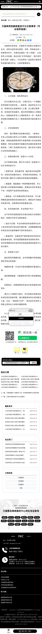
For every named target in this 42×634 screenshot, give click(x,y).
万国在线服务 (5, 577)
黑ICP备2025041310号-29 (25, 614)
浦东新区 (11, 521)
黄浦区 (4, 517)
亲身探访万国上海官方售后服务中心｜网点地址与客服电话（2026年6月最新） (16, 425)
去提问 (24, 352)
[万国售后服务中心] (9, 1)
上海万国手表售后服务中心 (25, 610)
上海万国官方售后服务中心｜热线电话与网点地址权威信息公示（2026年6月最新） (16, 429)
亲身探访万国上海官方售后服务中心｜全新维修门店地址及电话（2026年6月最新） (16, 418)
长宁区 (17, 517)
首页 (9, 20)
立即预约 (21, 318)
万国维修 (21, 477)
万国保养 (21, 481)
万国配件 (21, 484)
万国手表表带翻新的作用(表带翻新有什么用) (16, 448)
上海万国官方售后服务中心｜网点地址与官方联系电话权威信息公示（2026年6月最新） (16, 411)
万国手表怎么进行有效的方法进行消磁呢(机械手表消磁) (16, 462)
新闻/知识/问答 (17, 20)
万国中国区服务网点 (7, 585)
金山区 (37, 521)
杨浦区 (4, 521)
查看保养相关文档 (6, 600)
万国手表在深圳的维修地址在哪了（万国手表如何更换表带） (16, 444)
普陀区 (30, 517)
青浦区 (17, 524)
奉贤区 (24, 524)
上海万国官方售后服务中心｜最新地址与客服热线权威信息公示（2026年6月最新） (16, 414)
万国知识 (26, 20)
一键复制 (33, 363)
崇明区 (30, 524)
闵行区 (18, 521)
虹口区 (37, 517)
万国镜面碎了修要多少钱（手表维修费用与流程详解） (23, 393)
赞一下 (17, 352)
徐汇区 (11, 517)
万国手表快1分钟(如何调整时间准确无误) (16, 459)
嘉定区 (31, 521)
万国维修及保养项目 (7, 582)
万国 (21, 488)
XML (36, 614)
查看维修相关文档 (6, 597)
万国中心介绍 (5, 580)
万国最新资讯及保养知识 (8, 587)
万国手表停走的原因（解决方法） (15, 451)
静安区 (24, 517)
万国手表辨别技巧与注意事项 (15, 397)
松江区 (11, 524)
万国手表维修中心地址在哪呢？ (15, 455)
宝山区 (25, 521)
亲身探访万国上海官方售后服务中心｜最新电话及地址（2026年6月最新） (16, 422)
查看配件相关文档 (6, 602)
